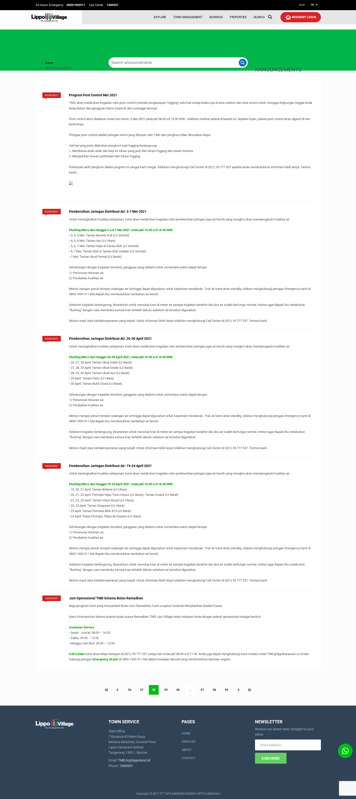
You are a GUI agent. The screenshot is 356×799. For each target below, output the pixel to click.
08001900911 (76, 5)
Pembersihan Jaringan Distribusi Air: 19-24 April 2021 (110, 466)
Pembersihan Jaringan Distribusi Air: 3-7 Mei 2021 (108, 211)
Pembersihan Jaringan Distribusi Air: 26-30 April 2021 (110, 338)
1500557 (113, 5)
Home (49, 63)
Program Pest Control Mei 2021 (93, 95)
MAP (302, 5)
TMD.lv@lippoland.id (134, 760)
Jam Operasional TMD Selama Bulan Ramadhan (106, 598)
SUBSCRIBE (271, 758)
